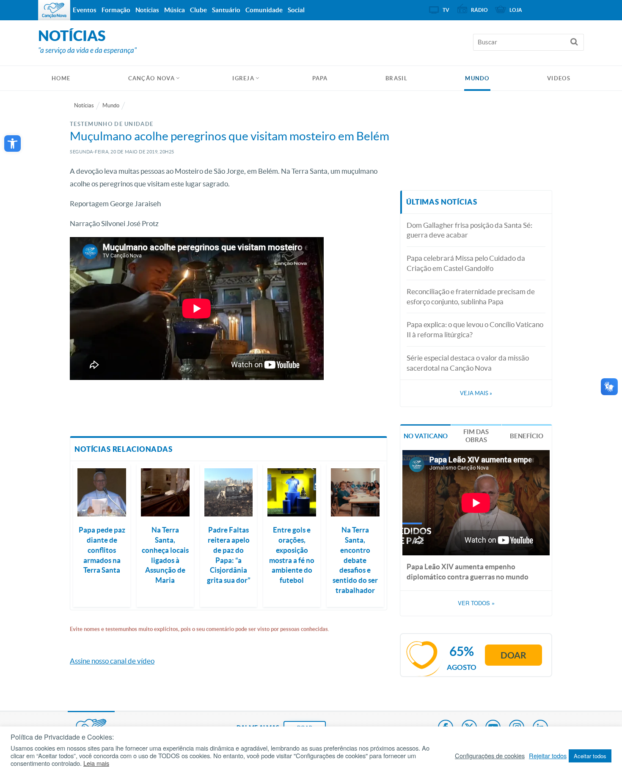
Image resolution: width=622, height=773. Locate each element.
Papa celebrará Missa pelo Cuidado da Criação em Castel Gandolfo (466, 263)
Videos (558, 78)
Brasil (396, 78)
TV (446, 10)
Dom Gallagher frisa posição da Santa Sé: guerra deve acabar (469, 230)
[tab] (425, 435)
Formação (116, 10)
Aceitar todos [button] (590, 756)
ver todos (476, 603)
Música (174, 10)
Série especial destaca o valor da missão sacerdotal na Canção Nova (468, 363)
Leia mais (96, 763)
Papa (320, 78)
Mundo (477, 78)
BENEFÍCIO (526, 436)
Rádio (479, 10)
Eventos (84, 10)
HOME (61, 78)
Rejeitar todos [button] (548, 755)
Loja (515, 10)
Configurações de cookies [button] (490, 755)
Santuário (226, 10)
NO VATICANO (426, 436)
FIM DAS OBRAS (476, 436)
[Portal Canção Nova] (54, 10)
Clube (198, 10)
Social (296, 10)
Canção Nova (151, 78)
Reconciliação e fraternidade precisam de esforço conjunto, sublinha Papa (471, 296)
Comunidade (264, 10)
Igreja (243, 78)
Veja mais (476, 393)
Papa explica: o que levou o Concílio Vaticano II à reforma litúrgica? (475, 329)
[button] (12, 143)
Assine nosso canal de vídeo (112, 661)
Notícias (84, 105)
